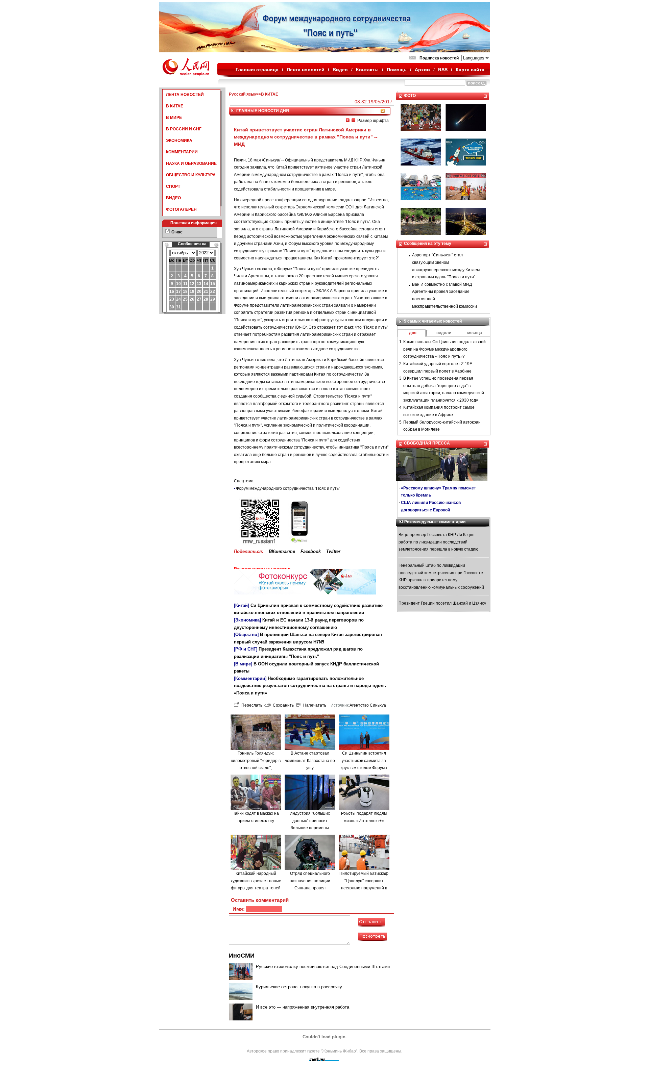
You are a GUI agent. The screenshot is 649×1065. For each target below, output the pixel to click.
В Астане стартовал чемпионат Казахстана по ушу (310, 760)
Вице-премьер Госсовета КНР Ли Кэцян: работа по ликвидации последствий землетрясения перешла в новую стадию (438, 542)
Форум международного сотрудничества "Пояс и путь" (288, 488)
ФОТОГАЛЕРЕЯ (181, 209)
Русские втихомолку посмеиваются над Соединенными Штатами (323, 966)
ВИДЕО (173, 198)
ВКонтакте (282, 551)
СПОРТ (173, 186)
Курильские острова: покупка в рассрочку (299, 986)
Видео (340, 69)
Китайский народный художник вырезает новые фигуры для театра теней (256, 880)
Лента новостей (305, 69)
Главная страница (257, 69)
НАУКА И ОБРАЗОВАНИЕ (191, 163)
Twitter (333, 551)
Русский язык (242, 94)
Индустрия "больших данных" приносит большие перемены (310, 820)
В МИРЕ (174, 117)
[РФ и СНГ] (245, 649)
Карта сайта (470, 69)
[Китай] (241, 605)
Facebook (311, 551)
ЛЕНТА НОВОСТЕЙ (185, 94)
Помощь (397, 69)
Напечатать (313, 705)
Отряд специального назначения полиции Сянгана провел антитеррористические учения (310, 888)
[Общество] (246, 634)
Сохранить (282, 705)
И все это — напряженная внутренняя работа (302, 1007)
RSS (443, 69)
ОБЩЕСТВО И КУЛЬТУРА (191, 175)
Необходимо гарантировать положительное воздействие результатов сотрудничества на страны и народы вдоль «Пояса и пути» (310, 685)
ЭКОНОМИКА (179, 140)
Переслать (250, 705)
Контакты (367, 69)
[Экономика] (247, 620)
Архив (422, 69)
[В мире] (243, 663)
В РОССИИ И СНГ (183, 129)
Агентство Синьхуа (368, 705)
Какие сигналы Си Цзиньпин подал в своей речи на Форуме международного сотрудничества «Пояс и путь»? (444, 349)
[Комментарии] (250, 678)
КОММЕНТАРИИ (182, 152)
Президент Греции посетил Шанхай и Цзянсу (442, 603)
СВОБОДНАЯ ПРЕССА (427, 443)
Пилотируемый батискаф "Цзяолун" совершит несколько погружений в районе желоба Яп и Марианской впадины (363, 888)
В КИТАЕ (174, 106)
